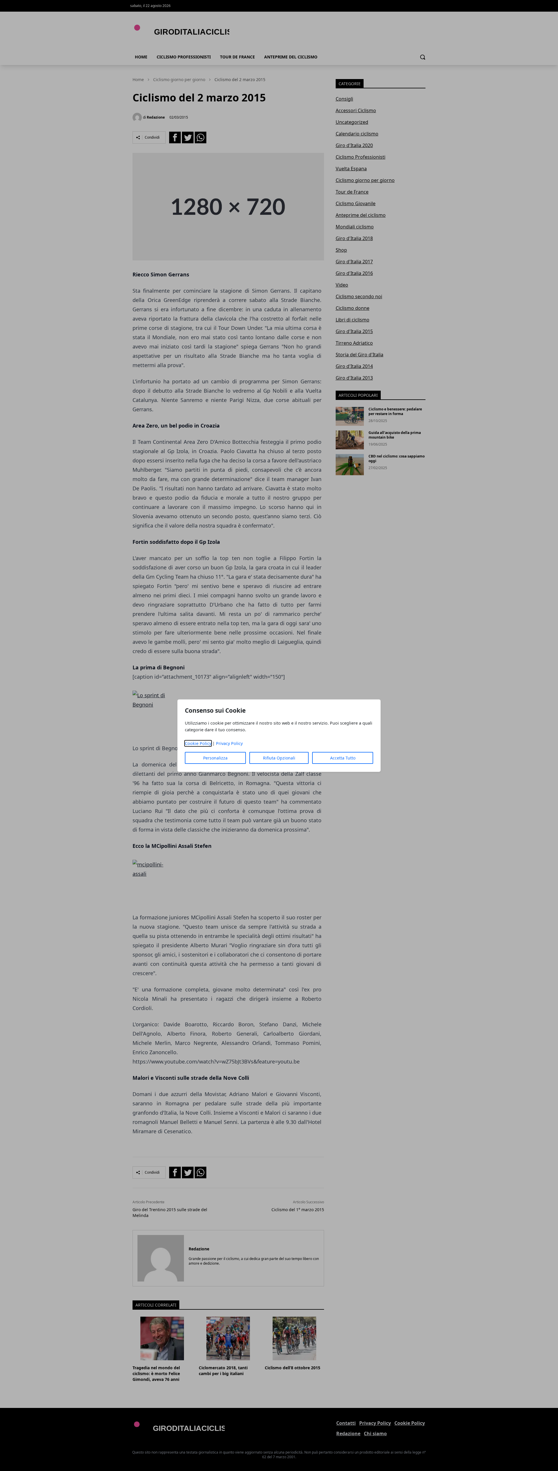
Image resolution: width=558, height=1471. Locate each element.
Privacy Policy (229, 743)
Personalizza (215, 758)
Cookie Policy (198, 743)
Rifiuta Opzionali (279, 758)
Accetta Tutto (342, 758)
